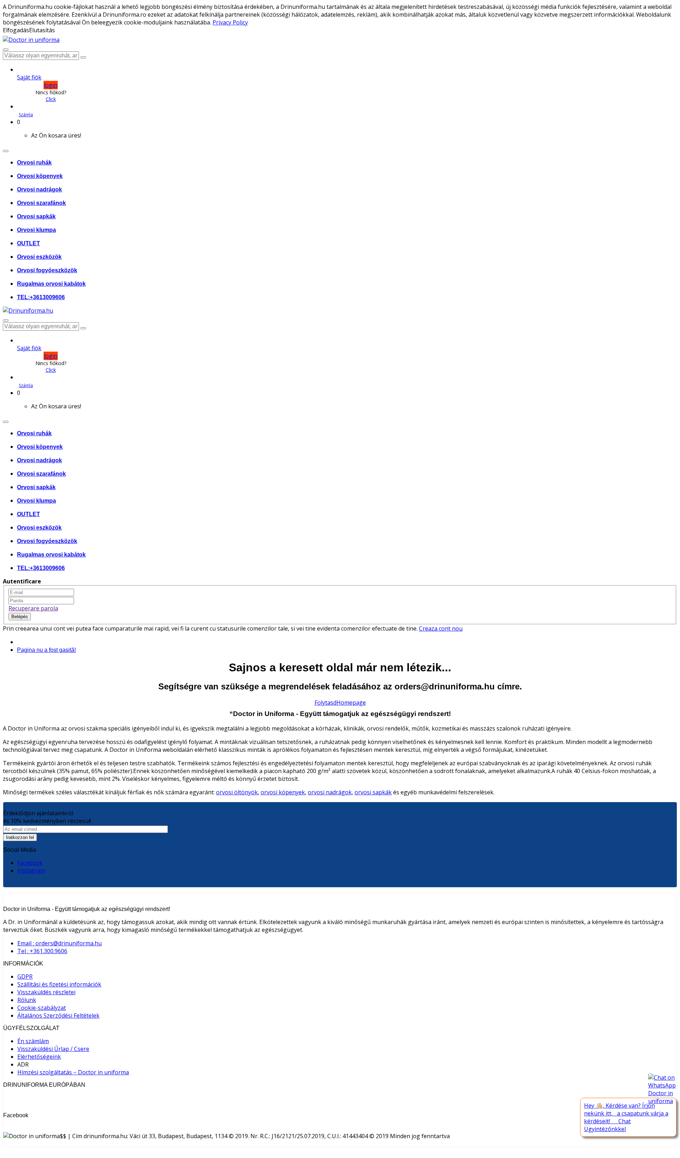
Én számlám (33, 1041)
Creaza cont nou (441, 628)
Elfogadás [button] (16, 30)
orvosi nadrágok (330, 792)
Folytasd (325, 702)
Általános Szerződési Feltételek (58, 1015)
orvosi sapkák (373, 792)
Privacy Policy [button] (230, 22)
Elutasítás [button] (42, 30)
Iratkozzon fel (20, 837)
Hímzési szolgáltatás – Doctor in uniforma (73, 1072)
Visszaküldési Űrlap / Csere (53, 1049)
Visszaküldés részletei (46, 992)
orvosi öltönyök (237, 792)
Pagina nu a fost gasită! (46, 650)
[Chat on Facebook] (662, 1089)
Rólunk (26, 1000)
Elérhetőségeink (39, 1057)
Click (51, 99)
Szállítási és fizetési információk (59, 984)
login (50, 85)
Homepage (351, 702)
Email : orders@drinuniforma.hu (59, 943)
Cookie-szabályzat (41, 1008)
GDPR (25, 976)
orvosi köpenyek (283, 792)
